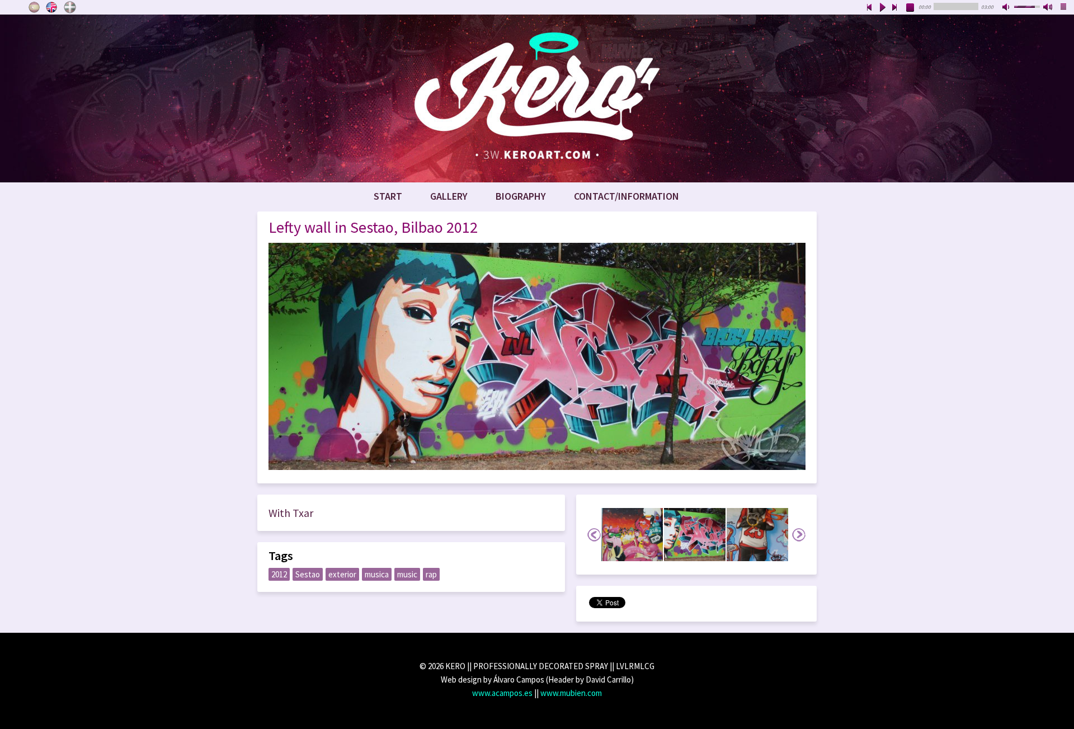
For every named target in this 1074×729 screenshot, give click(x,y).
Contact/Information (626, 196)
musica (377, 574)
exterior (342, 574)
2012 (279, 574)
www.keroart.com (537, 98)
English (52, 7)
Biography (521, 196)
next (895, 8)
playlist (1064, 8)
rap (431, 574)
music (407, 574)
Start (388, 196)
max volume (1048, 8)
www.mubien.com (571, 693)
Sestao (307, 574)
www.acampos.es (502, 693)
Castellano (34, 7)
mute (1007, 8)
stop (911, 8)
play (882, 8)
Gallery (449, 196)
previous (869, 8)
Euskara (70, 7)
